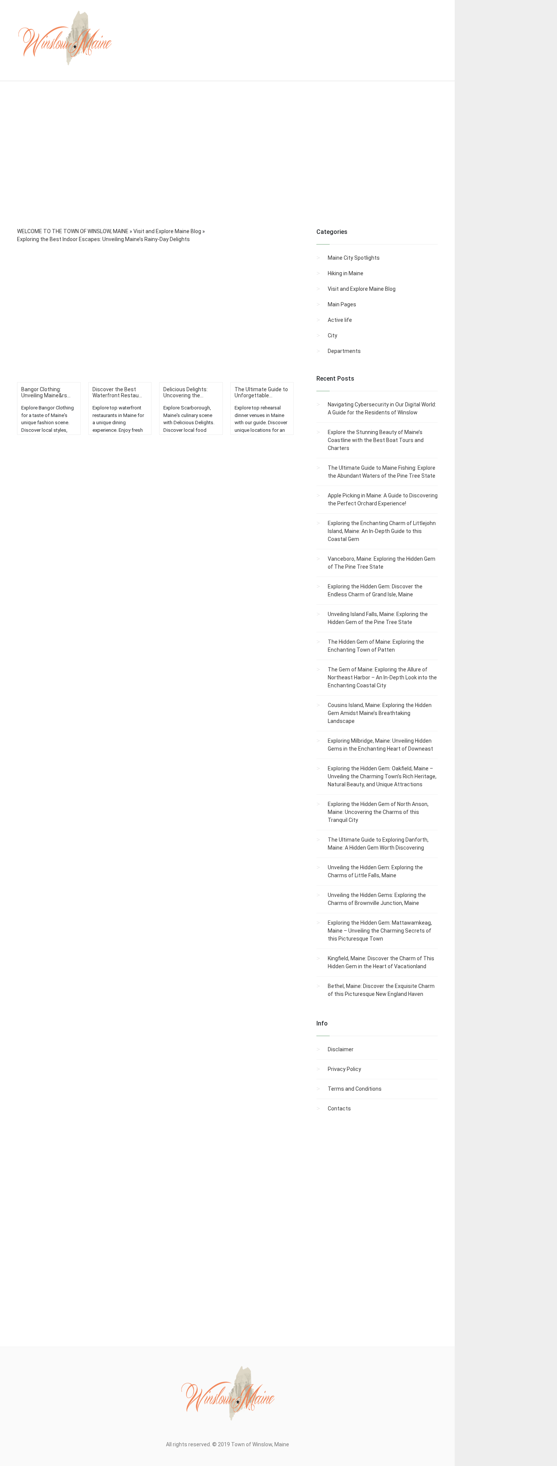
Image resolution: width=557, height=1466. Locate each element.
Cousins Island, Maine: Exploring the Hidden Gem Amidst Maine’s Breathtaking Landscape (380, 713)
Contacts (339, 1108)
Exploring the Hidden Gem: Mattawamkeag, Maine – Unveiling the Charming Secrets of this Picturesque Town (380, 931)
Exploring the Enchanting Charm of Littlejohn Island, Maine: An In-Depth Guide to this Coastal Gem (382, 531)
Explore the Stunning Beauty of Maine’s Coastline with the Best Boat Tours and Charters (376, 440)
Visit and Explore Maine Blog (362, 289)
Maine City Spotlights (354, 258)
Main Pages (342, 304)
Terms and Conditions (355, 1089)
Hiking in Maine (345, 273)
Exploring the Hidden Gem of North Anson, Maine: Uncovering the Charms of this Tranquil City (378, 812)
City (332, 335)
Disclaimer (341, 1049)
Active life (340, 320)
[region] (227, 164)
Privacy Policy (344, 1069)
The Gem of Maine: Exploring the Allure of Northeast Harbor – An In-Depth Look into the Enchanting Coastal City (382, 677)
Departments (344, 351)
